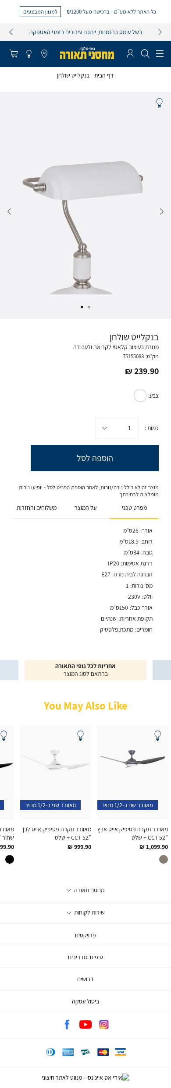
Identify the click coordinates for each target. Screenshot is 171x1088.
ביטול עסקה (85, 1001)
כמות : (152, 428)
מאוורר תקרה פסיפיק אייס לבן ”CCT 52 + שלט (57, 833)
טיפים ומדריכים (85, 957)
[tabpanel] (85, 205)
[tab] (134, 508)
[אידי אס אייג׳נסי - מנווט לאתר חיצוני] (85, 1077)
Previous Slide (162, 211)
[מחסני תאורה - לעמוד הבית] (87, 53)
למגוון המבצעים (40, 11)
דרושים (85, 979)
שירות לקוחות (89, 912)
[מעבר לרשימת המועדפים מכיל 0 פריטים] (29, 54)
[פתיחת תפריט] (160, 54)
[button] (13, 54)
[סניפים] (44, 54)
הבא (160, 32)
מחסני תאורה (88, 890)
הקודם (11, 32)
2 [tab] (82, 307)
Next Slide (9, 211)
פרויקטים (85, 935)
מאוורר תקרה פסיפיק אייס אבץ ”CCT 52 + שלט (132, 833)
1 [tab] (89, 307)
